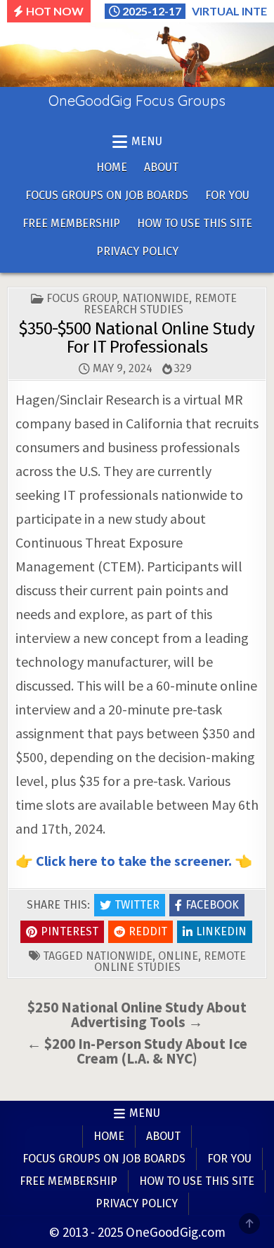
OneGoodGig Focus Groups (137, 100)
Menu (144, 1113)
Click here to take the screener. (135, 860)
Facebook (212, 904)
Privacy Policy (137, 251)
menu (146, 141)
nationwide (119, 956)
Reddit (148, 931)
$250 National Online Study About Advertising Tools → (137, 1014)
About (161, 167)
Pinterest (69, 931)
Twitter (137, 904)
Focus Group (81, 298)
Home (111, 167)
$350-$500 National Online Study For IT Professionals (137, 338)
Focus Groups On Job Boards (106, 195)
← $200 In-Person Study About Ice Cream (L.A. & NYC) (137, 1051)
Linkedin (221, 931)
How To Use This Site (194, 223)
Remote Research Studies (160, 304)
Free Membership (71, 223)
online (178, 956)
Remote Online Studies (170, 961)
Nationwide (155, 298)
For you (227, 195)
